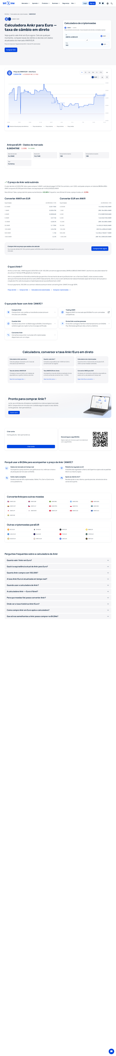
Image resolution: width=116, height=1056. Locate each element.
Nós (72, 3)
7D (85, 72)
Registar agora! (14, 412)
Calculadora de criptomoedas (19, 14)
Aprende (35, 3)
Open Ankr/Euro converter (86, 379)
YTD (101, 72)
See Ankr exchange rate (17, 379)
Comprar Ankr (11, 50)
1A (96, 72)
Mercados (25, 3)
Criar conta (31, 446)
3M (93, 72)
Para (67, 43)
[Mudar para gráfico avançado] (107, 72)
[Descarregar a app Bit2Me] (101, 3)
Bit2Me (7, 14)
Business (55, 3)
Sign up (92, 3)
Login (85, 3)
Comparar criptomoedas (62, 290)
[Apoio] (111, 1051)
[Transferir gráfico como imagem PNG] (102, 77)
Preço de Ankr (13, 290)
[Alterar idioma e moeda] (107, 3)
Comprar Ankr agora (100, 249)
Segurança (65, 3)
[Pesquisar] (111, 3)
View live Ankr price (50, 379)
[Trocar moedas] (87, 40)
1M (89, 72)
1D (81, 72)
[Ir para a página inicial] (9, 3)
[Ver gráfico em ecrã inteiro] (107, 77)
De (66, 35)
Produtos (45, 3)
